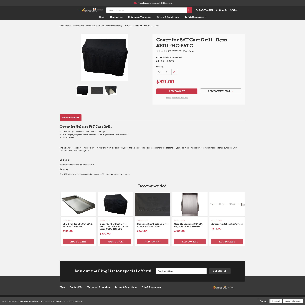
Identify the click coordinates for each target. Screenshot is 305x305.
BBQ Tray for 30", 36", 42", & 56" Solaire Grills (77, 225)
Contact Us (116, 17)
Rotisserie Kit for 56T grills (227, 224)
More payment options (177, 97)
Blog (101, 17)
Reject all (276, 301)
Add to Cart (78, 241)
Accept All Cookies (293, 301)
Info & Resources (194, 17)
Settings (263, 301)
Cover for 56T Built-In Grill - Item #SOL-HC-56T (152, 225)
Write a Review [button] (188, 51)
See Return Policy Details (120, 174)
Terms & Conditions (168, 17)
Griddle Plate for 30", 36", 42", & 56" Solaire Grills (188, 225)
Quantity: (159, 66)
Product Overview (70, 117)
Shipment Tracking (139, 17)
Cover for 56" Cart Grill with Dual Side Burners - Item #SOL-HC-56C (114, 226)
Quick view (78, 204)
